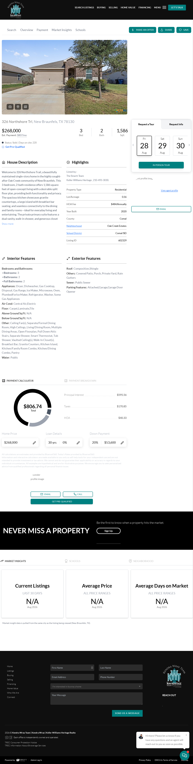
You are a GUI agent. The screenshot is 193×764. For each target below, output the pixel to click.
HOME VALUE (128, 7)
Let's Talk (177, 7)
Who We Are (13, 693)
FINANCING (145, 7)
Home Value (12, 688)
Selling (10, 679)
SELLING (113, 7)
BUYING (101, 7)
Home (10, 666)
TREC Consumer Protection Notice (21, 742)
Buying (10, 675)
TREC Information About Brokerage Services (25, 745)
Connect (11, 697)
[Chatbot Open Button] (184, 755)
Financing (11, 684)
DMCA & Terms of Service (166, 760)
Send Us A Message (127, 713)
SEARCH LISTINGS (84, 7)
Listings (10, 671)
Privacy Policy (145, 760)
